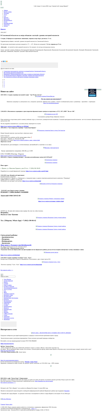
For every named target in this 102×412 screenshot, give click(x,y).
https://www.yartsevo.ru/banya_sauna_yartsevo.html (26, 140)
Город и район (8, 285)
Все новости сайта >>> (7, 270)
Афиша (6, 10)
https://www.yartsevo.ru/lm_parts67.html (37, 171)
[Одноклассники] (7, 61)
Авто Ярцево (7, 279)
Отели (5, 21)
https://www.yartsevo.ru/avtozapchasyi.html (13, 155)
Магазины (6, 19)
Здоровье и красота (9, 293)
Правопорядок (8, 306)
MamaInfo (66, 390)
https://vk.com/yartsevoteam (8, 350)
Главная (3, 404)
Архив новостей (8, 280)
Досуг (5, 14)
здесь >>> (34, 408)
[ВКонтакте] (3, 61)
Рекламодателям (8, 23)
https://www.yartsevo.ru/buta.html (31, 181)
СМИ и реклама (8, 313)
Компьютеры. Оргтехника (11, 298)
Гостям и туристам (9, 286)
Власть (6, 282)
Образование (7, 302)
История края (7, 296)
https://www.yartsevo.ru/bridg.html (10, 255)
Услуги (6, 26)
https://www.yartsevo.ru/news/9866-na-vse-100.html (14, 126)
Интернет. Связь (8, 295)
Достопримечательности (10, 288)
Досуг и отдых (8, 289)
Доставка (6, 13)
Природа (6, 308)
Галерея (6, 283)
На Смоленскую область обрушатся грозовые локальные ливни (21, 77)
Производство (8, 309)
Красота (6, 17)
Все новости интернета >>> (8, 382)
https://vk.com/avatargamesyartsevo (9, 360)
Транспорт (7, 24)
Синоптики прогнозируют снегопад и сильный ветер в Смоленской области (25, 71)
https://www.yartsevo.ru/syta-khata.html (31, 264)
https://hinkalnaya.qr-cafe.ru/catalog (44, 381)
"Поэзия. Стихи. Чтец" (31, 361)
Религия (6, 312)
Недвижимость (8, 20)
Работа (5, 310)
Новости (3, 29)
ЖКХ (5, 292)
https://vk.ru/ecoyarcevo (7, 343)
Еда (5, 16)
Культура (6, 299)
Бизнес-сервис (8, 11)
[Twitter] (5, 61)
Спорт (5, 315)
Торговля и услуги (9, 318)
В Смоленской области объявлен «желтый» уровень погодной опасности (24, 75)
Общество (6, 303)
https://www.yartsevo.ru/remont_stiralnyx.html (51, 201)
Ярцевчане (7, 319)
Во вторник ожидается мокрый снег (14, 72)
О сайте (6, 305)
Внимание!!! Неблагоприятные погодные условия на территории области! (24, 74)
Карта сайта (9, 404)
